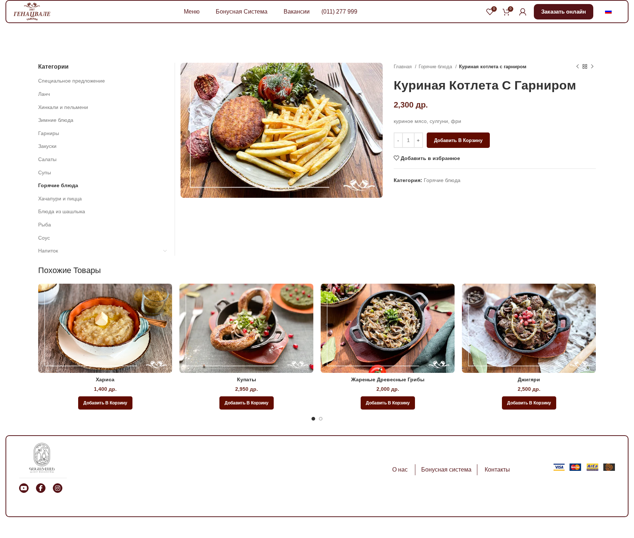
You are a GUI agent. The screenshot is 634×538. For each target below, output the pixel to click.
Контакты (497, 469)
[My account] (522, 11)
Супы (44, 172)
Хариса (105, 379)
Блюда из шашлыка (61, 211)
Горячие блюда (436, 66)
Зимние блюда (55, 120)
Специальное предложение (71, 81)
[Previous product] (577, 66)
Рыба (44, 225)
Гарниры (48, 133)
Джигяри (529, 379)
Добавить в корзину (458, 140)
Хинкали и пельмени (63, 107)
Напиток (48, 251)
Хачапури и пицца (60, 198)
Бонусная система (446, 469)
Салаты (47, 159)
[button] (105, 403)
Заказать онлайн (563, 11)
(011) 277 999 (339, 11)
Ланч (44, 94)
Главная (403, 66)
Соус (44, 238)
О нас (400, 469)
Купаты (246, 379)
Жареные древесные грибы (388, 379)
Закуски (47, 146)
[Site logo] (32, 11)
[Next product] (592, 66)
